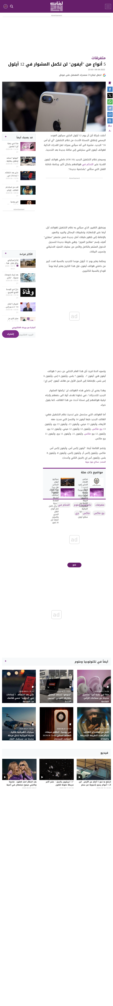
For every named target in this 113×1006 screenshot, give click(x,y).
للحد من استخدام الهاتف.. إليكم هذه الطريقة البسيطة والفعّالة (11, 189)
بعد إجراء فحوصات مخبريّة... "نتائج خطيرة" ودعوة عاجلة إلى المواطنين (11, 276)
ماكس (87, 434)
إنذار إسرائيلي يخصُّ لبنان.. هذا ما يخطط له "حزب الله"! (11, 262)
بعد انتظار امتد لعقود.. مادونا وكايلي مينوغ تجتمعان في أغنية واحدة (21, 785)
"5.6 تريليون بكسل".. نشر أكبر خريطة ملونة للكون (60, 783)
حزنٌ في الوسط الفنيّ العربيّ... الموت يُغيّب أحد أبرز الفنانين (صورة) (12, 291)
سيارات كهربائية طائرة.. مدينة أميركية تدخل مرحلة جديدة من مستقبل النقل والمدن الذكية (21, 737)
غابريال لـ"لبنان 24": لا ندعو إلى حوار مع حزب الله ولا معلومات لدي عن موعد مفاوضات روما (11, 305)
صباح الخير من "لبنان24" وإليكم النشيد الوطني (12, 320)
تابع (74, 565)
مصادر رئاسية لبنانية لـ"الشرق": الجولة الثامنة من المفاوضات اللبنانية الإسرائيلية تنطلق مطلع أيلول (83, 503)
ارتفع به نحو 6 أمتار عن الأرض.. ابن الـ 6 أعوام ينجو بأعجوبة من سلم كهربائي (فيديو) (95, 785)
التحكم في (87, 164)
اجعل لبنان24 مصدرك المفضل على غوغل (80, 75)
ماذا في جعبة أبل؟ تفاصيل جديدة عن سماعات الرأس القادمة (11, 145)
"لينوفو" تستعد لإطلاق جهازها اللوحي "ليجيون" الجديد (12, 160)
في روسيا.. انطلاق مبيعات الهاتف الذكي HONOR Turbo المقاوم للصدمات (11, 203)
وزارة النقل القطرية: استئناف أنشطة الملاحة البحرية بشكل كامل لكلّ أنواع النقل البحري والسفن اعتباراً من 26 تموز (53, 506)
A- (110, 131)
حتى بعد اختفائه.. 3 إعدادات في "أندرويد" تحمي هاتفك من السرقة (11, 174)
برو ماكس (97, 429)
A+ (110, 126)
